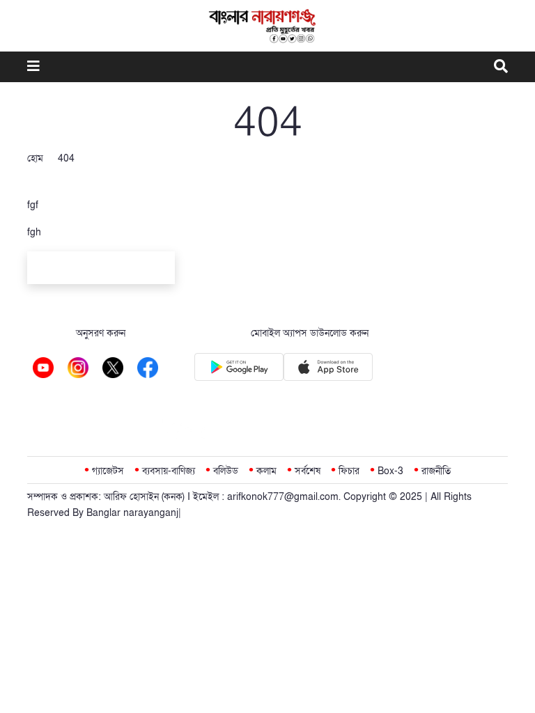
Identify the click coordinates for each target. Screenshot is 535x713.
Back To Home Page (101, 269)
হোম (35, 158)
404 (66, 158)
